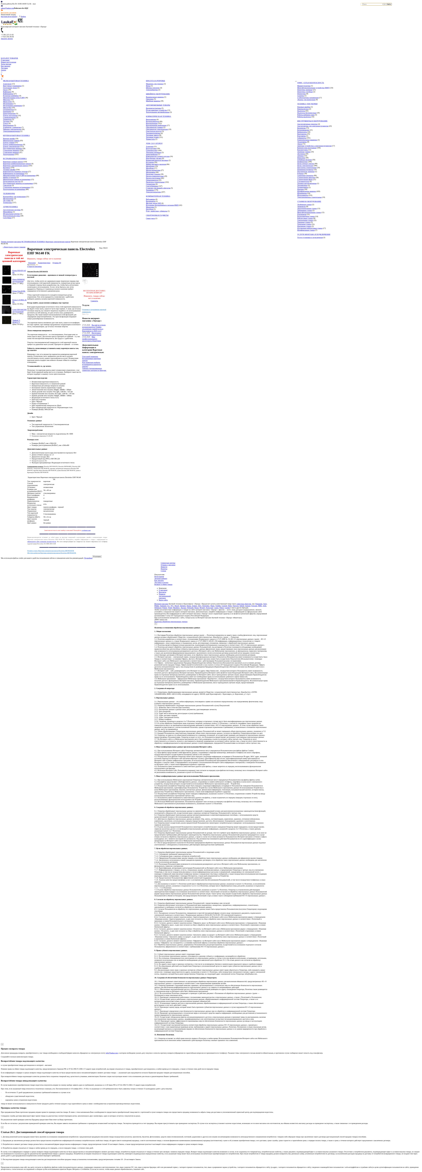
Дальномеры (302, 142)
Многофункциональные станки (309, 212)
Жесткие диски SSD (153, 203)
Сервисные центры (168, 563)
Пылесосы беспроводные (306, 113)
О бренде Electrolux (34, 266)
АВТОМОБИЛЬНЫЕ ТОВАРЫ (158, 105)
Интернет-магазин (161, 604)
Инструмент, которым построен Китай (91, 334)
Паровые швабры (303, 107)
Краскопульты (302, 150)
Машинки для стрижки (154, 84)
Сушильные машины (11, 152)
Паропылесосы (303, 109)
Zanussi (247, 606)
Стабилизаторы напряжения (307, 98)
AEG (199, 606)
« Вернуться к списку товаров (14, 247)
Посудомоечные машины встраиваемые (18, 183)
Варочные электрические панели (15, 166)
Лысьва (183, 608)
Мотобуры (150, 168)
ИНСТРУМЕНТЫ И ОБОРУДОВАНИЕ (312, 121)
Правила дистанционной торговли (165, 596)
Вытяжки (6, 168)
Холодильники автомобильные (157, 112)
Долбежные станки (304, 204)
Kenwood (209, 608)
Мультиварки (8, 104)
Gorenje (224, 606)
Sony (265, 604)
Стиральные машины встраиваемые (16, 187)
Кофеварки (7, 92)
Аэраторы (149, 146)
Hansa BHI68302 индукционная (18, 280)
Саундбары (7, 218)
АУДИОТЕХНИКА (10, 207)
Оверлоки (149, 99)
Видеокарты (150, 201)
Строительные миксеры (306, 177)
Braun (196, 608)
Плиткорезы (301, 214)
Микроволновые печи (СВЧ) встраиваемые (19, 175)
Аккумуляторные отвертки (307, 124)
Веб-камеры (150, 199)
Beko (230, 606)
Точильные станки (304, 224)
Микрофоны (7, 212)
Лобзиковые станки (304, 210)
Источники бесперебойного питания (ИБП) (162, 205)
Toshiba (218, 606)
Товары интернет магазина (11, 242)
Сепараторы (150, 184)
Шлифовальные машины (306, 191)
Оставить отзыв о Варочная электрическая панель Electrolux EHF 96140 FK (50, 551)
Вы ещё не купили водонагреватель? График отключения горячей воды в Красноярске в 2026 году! (94, 328)
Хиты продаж (6, 64)
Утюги (5, 123)
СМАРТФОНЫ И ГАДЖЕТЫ (157, 215)
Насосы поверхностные (155, 176)
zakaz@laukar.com (7, 8)
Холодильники (8, 154)
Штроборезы (302, 193)
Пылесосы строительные (155, 182)
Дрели (299, 144)
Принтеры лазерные (304, 90)
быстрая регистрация (9, 16)
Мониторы (150, 207)
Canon (216, 608)
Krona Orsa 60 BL (18, 291)
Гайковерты (301, 138)
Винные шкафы (9, 139)
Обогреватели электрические (157, 129)
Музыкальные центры (11, 214)
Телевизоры (7, 202)
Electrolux (205, 606)
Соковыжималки (9, 117)
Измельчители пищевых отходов (15, 171)
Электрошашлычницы (11, 131)
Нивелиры (301, 158)
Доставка (4, 68)
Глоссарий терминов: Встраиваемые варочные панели (91, 358)
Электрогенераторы (153, 192)
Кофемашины (8, 94)
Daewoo (236, 606)
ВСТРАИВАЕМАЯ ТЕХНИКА (15, 159)
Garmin (227, 608)
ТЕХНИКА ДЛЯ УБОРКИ (307, 104)
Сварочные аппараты (305, 175)
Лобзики (300, 156)
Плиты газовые (9, 142)
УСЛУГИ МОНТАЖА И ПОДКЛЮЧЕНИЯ (313, 234)
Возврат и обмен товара (163, 584)
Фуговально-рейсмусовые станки (309, 228)
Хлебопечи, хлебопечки (12, 127)
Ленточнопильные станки (307, 208)
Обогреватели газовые (154, 127)
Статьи (163, 571)
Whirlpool (157, 608)
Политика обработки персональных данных (170, 622)
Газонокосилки (151, 150)
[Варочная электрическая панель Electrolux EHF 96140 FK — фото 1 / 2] (90, 278)
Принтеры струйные (305, 92)
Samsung (163, 606)
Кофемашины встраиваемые (13, 173)
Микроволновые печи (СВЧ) (14, 98)
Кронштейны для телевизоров (14, 197)
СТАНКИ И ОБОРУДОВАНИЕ (309, 201)
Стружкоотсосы (303, 181)
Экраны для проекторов (306, 100)
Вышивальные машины (155, 97)
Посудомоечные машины (12, 148)
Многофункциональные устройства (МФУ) (313, 88)
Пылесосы (301, 111)
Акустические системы (12, 210)
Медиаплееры (8, 199)
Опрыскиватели (152, 180)
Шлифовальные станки (306, 230)
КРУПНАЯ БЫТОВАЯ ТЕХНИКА (16, 135)
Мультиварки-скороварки (12, 106)
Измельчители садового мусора (157, 156)
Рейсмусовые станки (305, 218)
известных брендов (244, 604)
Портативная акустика (11, 216)
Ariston (194, 606)
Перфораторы (302, 162)
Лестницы (301, 154)
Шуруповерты (302, 195)
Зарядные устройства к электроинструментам (314, 146)
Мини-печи (7, 102)
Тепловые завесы (152, 135)
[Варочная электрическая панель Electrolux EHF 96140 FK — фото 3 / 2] (85, 284)
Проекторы (301, 94)
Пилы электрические (305, 166)
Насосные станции (153, 174)
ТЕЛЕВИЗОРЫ (9, 193)
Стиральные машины (11, 150)
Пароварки (7, 111)
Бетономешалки (303, 130)
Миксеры (6, 100)
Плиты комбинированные (13, 144)
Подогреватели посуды (11, 181)
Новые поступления (8, 62)
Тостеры (6, 121)
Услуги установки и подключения (310, 237)
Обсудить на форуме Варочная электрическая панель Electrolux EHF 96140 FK (51, 553)
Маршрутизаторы (303, 86)
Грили (5, 90)
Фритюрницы (8, 125)
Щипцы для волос (153, 88)
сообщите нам (86, 530)
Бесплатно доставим (8, 13)
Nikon (221, 608)
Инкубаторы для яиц (154, 158)
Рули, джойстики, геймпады (156, 211)
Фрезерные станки (304, 226)
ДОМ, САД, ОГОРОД (154, 143)
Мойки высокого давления (156, 164)
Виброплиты (302, 132)
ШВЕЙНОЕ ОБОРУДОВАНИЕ (158, 94)
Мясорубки (7, 108)
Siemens (183, 606)
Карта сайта (163, 600)
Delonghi (190, 608)
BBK (260, 606)
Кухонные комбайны (11, 96)
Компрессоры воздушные (306, 148)
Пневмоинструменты (305, 170)
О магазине (5, 60)
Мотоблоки (150, 166)
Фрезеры (300, 189)
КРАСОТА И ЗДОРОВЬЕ (155, 81)
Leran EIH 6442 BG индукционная (19, 311)
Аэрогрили (7, 84)
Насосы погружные (153, 178)
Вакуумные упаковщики (12, 86)
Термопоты (7, 119)
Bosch (177, 606)
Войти (23, 16)
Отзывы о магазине (168, 565)
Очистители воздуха (153, 131)
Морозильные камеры (11, 140)
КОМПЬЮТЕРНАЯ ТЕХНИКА (158, 196)
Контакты (162, 592)
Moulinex (176, 608)
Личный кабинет (160, 578)
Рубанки (300, 173)
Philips (156, 606)
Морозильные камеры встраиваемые (17, 179)
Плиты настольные (10, 115)
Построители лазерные (306, 171)
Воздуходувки (151, 148)
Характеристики (44, 263)
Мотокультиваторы (153, 170)
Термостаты (150, 139)
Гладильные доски (10, 88)
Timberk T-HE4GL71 (16, 321)
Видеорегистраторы (153, 108)
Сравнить (94, 301)
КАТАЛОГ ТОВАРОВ (9, 58)
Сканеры (300, 96)
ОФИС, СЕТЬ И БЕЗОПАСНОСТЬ (310, 83)
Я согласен (97, 556)
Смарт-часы (150, 218)
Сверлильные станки (305, 220)
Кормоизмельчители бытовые (157, 160)
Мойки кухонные (9, 177)
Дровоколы (301, 206)
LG (168, 606)
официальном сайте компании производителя (41, 541)
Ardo (264, 606)
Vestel (170, 608)
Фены (148, 86)
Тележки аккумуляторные (307, 183)
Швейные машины (153, 101)
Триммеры (150, 190)
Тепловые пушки (152, 137)
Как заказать (5, 66)
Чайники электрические (12, 129)
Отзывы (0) (57, 263)
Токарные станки (303, 222)
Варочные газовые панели (13, 162)
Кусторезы (150, 162)
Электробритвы (152, 90)
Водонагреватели (152, 121)
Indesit (242, 606)
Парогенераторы (9, 113)
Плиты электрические (11, 146)
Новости (164, 567)
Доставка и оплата (161, 582)
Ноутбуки (149, 209)
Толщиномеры (302, 187)
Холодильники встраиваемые (14, 189)
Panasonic (258, 604)
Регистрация (159, 576)
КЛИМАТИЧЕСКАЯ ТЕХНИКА (158, 116)
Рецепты (164, 569)
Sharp (212, 606)
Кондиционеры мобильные (156, 125)
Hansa (189, 606)
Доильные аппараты (153, 152)
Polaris (164, 608)
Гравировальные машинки (307, 140)
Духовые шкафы (9, 170)
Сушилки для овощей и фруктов (158, 188)
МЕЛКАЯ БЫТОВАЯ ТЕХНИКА (16, 81)
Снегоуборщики (152, 186)
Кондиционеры (151, 123)
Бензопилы (301, 128)
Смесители (7, 185)
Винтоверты (302, 134)
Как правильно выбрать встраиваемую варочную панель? (91, 364)
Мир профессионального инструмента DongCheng (91, 339)
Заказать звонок (7, 39)
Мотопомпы (150, 172)
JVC (172, 606)
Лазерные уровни (303, 152)
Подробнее (88, 558)
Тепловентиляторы (153, 133)
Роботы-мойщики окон (306, 115)
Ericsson (254, 606)
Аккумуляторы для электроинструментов (312, 126)
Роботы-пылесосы (304, 117)
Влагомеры (301, 136)
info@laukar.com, (112, 1053)
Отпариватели (8, 109)
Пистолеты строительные (306, 168)
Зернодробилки (152, 154)
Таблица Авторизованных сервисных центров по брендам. (94, 369)
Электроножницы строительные (309, 197)
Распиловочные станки (306, 216)
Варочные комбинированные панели (17, 164)
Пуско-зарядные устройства (156, 110)
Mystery (202, 608)
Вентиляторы (151, 119)
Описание (32, 263)
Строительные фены (305, 179)
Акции (3, 70)
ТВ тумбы (7, 201)
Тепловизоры (302, 185)
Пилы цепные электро (305, 164)
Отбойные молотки (304, 160)
